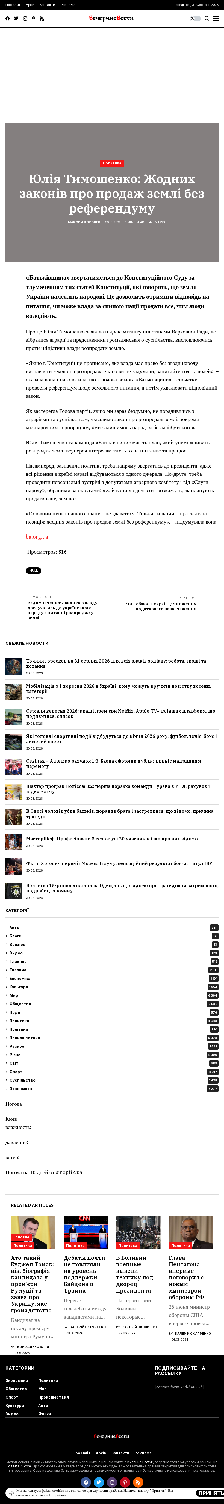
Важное (113, 944)
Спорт (113, 1071)
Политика (112, 163)
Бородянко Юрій (33, 1347)
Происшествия (113, 1037)
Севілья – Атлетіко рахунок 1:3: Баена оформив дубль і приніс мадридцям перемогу (113, 763)
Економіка (113, 978)
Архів (101, 1453)
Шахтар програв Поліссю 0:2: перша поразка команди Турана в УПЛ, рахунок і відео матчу (118, 788)
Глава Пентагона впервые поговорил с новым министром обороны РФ (186, 1277)
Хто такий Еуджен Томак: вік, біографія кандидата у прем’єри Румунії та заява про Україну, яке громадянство (32, 1284)
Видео (113, 953)
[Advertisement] (112, 68)
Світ (113, 1063)
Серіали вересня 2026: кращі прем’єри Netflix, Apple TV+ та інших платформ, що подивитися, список (120, 713)
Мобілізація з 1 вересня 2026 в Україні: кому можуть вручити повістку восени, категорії (118, 688)
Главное (113, 961)
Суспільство (113, 1080)
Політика (113, 1029)
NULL (34, 570)
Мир (113, 995)
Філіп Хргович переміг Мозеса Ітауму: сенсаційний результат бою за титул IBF (119, 863)
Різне (113, 1054)
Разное (113, 1046)
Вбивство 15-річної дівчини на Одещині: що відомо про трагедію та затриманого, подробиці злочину (122, 888)
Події (113, 1012)
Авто (113, 927)
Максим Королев (84, 222)
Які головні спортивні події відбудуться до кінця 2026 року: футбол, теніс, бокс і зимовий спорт (121, 738)
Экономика (113, 1088)
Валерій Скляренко (88, 1327)
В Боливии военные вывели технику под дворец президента (134, 1274)
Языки (44, 1414)
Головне (113, 970)
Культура (113, 987)
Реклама (143, 1453)
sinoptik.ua (69, 1172)
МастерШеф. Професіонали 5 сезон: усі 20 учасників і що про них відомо (112, 838)
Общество (113, 1003)
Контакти (120, 1453)
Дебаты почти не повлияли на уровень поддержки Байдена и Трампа (84, 1274)
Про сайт (81, 1453)
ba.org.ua (37, 537)
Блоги (113, 936)
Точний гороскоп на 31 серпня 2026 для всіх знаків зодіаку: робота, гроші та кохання (116, 663)
